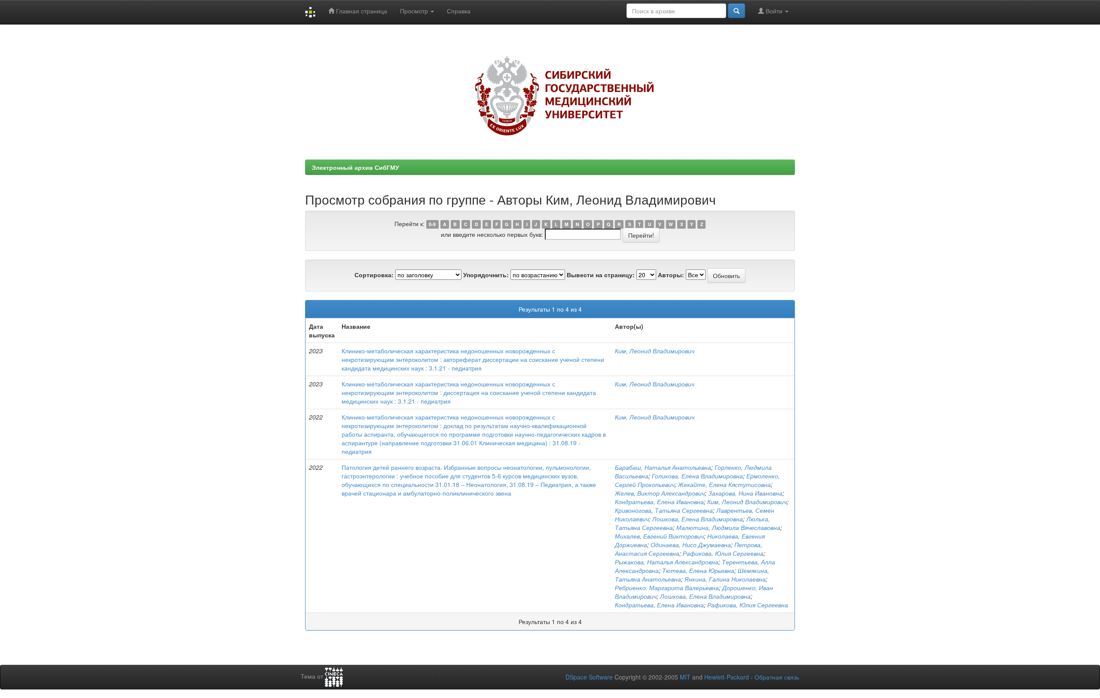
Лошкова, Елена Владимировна (697, 518)
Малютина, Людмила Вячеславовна (728, 527)
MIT (685, 677)
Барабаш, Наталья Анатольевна (663, 467)
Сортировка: (374, 274)
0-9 (432, 224)
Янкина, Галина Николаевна (725, 579)
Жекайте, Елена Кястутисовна (724, 484)
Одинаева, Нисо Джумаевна (691, 544)
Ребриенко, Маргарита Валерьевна (667, 587)
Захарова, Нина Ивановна (745, 493)
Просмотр (415, 10)
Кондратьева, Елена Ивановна (659, 501)
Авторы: (671, 274)
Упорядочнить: (486, 274)
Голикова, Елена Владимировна (697, 475)
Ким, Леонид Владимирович (654, 350)
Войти (774, 10)
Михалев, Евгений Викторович (659, 536)
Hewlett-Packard (726, 677)
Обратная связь (777, 677)
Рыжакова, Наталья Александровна (666, 561)
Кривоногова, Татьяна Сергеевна (664, 510)
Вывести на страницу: (601, 274)
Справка (459, 10)
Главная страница (360, 10)
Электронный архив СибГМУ (355, 167)
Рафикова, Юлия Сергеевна (723, 553)
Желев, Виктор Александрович (660, 493)
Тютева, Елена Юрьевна (698, 570)
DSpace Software (589, 677)
